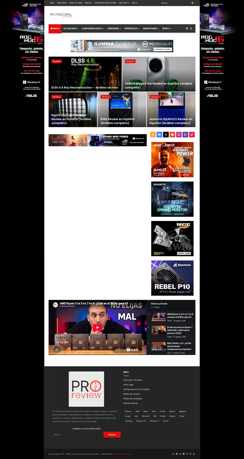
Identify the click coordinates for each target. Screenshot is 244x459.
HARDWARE (113, 28)
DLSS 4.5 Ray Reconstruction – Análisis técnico (84, 87)
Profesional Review (122, 454)
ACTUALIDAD (69, 28)
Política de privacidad (132, 398)
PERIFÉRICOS (130, 28)
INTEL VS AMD (75, 3)
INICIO (56, 28)
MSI (154, 416)
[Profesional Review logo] (61, 15)
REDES (165, 28)
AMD (137, 411)
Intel (136, 416)
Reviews (56, 61)
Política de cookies (131, 394)
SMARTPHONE (150, 28)
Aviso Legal (128, 384)
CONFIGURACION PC (92, 28)
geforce (172, 411)
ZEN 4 (134, 3)
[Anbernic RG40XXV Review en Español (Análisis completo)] (171, 109)
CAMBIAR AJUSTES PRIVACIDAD (86, 429)
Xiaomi (165, 421)
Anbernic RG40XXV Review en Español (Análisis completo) (171, 121)
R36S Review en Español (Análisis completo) (118, 121)
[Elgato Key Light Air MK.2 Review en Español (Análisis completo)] (73, 109)
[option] (122, 92)
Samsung (128, 421)
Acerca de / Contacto (132, 380)
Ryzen (182, 416)
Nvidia (162, 416)
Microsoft (145, 416)
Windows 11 (154, 421)
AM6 (52, 3)
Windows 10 (141, 421)
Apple (145, 411)
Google (128, 416)
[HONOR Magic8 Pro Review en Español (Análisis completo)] (158, 74)
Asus (154, 411)
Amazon (128, 411)
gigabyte (182, 411)
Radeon (172, 416)
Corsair (162, 411)
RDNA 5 (88, 3)
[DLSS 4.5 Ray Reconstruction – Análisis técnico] (85, 74)
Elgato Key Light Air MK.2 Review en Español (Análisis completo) (71, 119)
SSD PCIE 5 (124, 3)
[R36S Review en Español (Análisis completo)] (122, 109)
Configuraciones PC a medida (136, 389)
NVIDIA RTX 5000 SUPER (105, 3)
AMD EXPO (62, 3)
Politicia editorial (130, 403)
